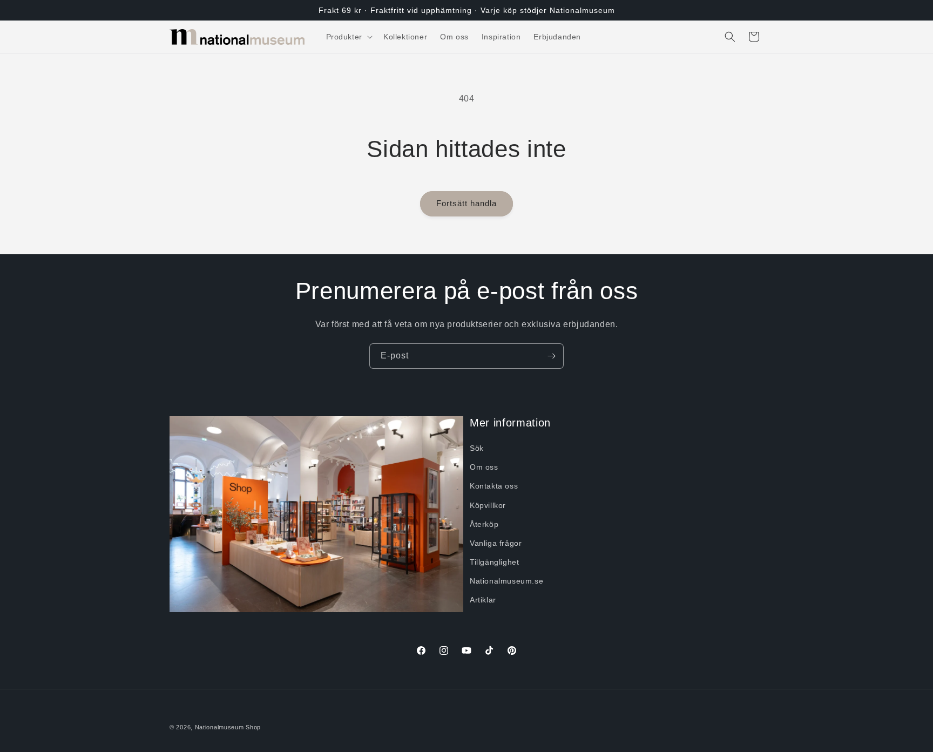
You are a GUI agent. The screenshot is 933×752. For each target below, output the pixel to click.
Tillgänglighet (494, 562)
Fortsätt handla (466, 203)
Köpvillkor (488, 505)
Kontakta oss (494, 486)
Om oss (484, 467)
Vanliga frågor (496, 543)
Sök (477, 448)
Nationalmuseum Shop (228, 727)
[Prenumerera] (551, 356)
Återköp (484, 524)
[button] (348, 36)
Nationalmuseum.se (506, 581)
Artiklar (483, 600)
